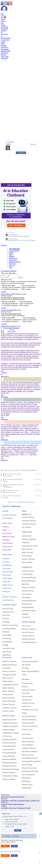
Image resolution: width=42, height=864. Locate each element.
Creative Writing (27, 591)
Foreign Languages (29, 539)
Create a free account (7, 294)
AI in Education (11, 235)
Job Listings (13, 808)
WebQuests (6, 655)
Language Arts (27, 567)
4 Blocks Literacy (28, 571)
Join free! (5, 846)
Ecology (5, 645)
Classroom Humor (28, 690)
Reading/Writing (28, 607)
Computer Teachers (29, 748)
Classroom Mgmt (8, 729)
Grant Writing (7, 642)
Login (3, 15)
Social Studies (27, 562)
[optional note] (9, 826)
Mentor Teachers (8, 691)
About (7, 797)
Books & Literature (28, 587)
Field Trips (6, 615)
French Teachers (28, 632)
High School (6, 588)
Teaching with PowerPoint (31, 761)
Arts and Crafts (7, 609)
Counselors (6, 668)
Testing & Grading (8, 779)
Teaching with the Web (30, 771)
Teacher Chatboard (9, 515)
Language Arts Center (30, 546)
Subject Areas (27, 532)
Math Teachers (27, 549)
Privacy (22, 797)
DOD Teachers (7, 678)
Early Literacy (27, 594)
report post (4, 376)
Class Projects (7, 543)
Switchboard (6, 652)
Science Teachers (28, 559)
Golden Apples (7, 681)
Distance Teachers (9, 671)
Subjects (3, 45)
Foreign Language (28, 622)
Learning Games (8, 749)
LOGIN (3, 292)
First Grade (6, 568)
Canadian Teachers (29, 524)
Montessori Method (9, 759)
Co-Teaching (5, 40)
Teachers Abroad (28, 517)
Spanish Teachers (28, 639)
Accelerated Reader (29, 577)
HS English (26, 597)
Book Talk (25, 584)
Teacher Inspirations (29, 720)
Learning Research (9, 753)
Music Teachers (27, 552)
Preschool (6, 562)
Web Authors (26, 778)
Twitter (10, 804)
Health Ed (25, 542)
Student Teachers (8, 704)
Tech (10, 267)
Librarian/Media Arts (29, 601)
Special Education (9, 701)
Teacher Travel (27, 729)
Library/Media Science (10, 685)
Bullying (25, 686)
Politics (24, 713)
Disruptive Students (9, 739)
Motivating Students (9, 763)
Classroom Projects (9, 605)
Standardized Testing (10, 776)
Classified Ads (34, 800)
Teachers (4, 31)
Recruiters (25, 668)
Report (18, 830)
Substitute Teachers (9, 708)
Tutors (24, 675)
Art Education (27, 536)
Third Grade (6, 575)
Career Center (7, 546)
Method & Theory (15, 262)
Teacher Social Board (29, 726)
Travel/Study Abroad (29, 642)
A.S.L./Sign (26, 626)
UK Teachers (26, 527)
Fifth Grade (6, 582)
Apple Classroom (28, 741)
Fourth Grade (7, 578)
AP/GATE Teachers (9, 661)
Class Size (26, 693)
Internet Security (28, 755)
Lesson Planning (8, 756)
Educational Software (29, 751)
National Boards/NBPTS (31, 671)
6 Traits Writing (27, 574)
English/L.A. (13, 258)
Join (2, 14)
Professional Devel (9, 766)
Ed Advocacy (26, 700)
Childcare (5, 558)
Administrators (7, 518)
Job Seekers (26, 665)
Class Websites (27, 745)
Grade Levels (7, 523)
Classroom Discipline (10, 726)
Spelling (25, 614)
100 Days (5, 632)
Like (2, 371)
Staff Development (9, 772)
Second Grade (7, 572)
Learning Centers (8, 648)
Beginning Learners (9, 720)
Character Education (9, 723)
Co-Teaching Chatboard (8, 271)
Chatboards (4, 28)
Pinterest (15, 804)
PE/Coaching (27, 556)
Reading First (27, 604)
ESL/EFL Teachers (28, 629)
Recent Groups (5, 38)
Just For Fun (26, 706)
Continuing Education (30, 661)
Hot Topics (4, 53)
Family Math (6, 635)
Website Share (27, 784)
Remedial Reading (28, 611)
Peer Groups (5, 49)
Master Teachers (8, 688)
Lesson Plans (13, 800)
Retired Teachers (8, 698)
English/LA (4, 47)
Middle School (7, 585)
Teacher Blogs (27, 765)
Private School (7, 694)
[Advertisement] (9, 131)
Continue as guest (20, 294)
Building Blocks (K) (29, 581)
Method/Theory (6, 51)
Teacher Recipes (28, 723)
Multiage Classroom (9, 597)
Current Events (27, 696)
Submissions (21, 808)
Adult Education (8, 600)
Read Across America (10, 625)
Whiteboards (26, 788)
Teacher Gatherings (29, 716)
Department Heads (9, 675)
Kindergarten (7, 565)
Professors (6, 592)
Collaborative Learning (10, 733)
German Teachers (28, 636)
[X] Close (17, 310)
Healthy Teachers (28, 703)
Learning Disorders (9, 746)
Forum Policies (14, 797)
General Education (9, 743)
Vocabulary (26, 617)
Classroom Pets (8, 612)
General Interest (14, 251)
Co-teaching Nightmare (11, 328)
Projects (3, 54)
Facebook (4, 804)
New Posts (4, 35)
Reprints (28, 808)
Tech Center (5, 56)
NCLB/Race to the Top (30, 710)
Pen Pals (5, 618)
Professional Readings (10, 769)
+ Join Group (21, 152)
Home (3, 797)
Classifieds (4, 58)
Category (4, 245)
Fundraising (6, 638)
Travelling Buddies (9, 628)
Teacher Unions (8, 711)
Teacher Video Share (29, 768)
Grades (3, 41)
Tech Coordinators (28, 775)
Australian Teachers (29, 521)
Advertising (4, 808)
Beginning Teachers (9, 665)
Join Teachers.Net (6, 2)
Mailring (21, 804)
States (3, 43)
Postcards (6, 622)
